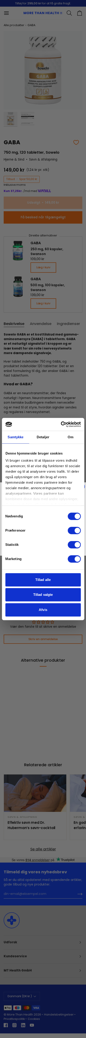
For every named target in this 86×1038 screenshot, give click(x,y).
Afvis (43, 610)
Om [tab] (70, 437)
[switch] (74, 530)
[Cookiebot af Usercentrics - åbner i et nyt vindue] (61, 424)
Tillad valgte (43, 595)
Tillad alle (43, 580)
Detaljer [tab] (43, 437)
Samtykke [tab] (15, 437)
